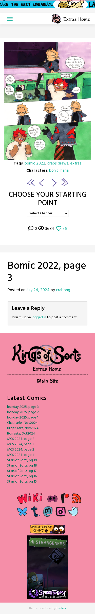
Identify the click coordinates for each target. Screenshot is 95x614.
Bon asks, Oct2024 (21, 434)
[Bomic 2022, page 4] (47, 101)
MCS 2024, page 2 (20, 450)
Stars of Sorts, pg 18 (22, 466)
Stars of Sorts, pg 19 (22, 460)
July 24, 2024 (38, 290)
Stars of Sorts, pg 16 (22, 476)
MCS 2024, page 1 (20, 455)
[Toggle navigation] (10, 19)
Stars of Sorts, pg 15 (22, 482)
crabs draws (57, 163)
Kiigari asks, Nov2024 (23, 428)
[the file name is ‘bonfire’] (31, 182)
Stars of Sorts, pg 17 (21, 471)
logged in (39, 317)
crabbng (63, 290)
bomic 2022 (35, 163)
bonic (54, 170)
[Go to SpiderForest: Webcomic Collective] (47, 593)
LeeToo (61, 608)
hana (65, 170)
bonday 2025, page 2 (23, 412)
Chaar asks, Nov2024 (22, 423)
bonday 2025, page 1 (22, 418)
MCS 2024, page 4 (20, 439)
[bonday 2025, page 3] (64, 182)
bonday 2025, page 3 (23, 407)
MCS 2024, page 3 (20, 444)
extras (75, 163)
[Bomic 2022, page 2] (41, 182)
